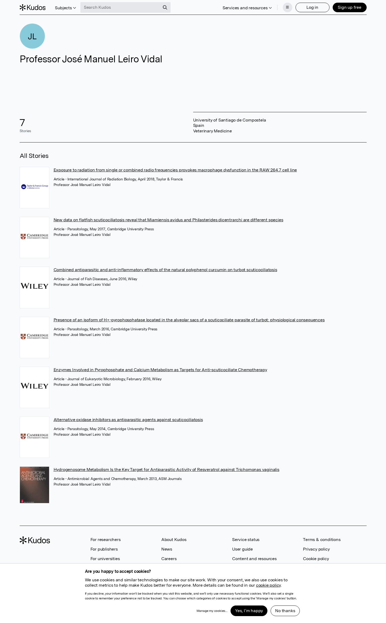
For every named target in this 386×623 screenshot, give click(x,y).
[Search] (165, 7)
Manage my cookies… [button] (212, 611)
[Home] (33, 7)
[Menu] (287, 7)
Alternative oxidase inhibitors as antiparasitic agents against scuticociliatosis (128, 419)
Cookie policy (316, 558)
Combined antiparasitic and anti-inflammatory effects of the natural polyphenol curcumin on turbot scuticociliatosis (165, 269)
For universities (105, 558)
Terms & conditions (321, 539)
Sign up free (349, 7)
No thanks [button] (285, 610)
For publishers (104, 549)
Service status (245, 539)
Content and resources (254, 558)
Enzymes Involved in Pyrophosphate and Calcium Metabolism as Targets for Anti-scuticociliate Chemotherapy (160, 369)
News (166, 549)
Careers (169, 558)
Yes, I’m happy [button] (249, 610)
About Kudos (174, 539)
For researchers (105, 539)
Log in (312, 7)
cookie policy (268, 585)
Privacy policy (316, 549)
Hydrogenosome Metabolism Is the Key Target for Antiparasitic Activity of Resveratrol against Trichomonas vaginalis (166, 469)
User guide (242, 549)
